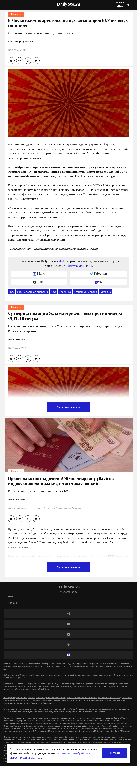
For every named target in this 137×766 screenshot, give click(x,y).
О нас (10, 596)
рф (19, 291)
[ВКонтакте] (68, 634)
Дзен (82, 266)
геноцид (80, 291)
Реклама (12, 602)
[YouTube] (68, 624)
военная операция (36, 291)
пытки (92, 291)
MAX (61, 261)
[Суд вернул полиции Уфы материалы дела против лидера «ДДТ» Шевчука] (11, 358)
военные (65, 291)
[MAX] (68, 655)
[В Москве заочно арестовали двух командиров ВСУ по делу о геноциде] (11, 60)
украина (105, 291)
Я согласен (114, 752)
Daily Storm (68, 5)
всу (11, 291)
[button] (5, 6)
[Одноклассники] (68, 644)
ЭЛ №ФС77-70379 (62, 666)
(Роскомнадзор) (25, 666)
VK (90, 266)
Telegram (72, 266)
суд (54, 291)
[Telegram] (68, 614)
